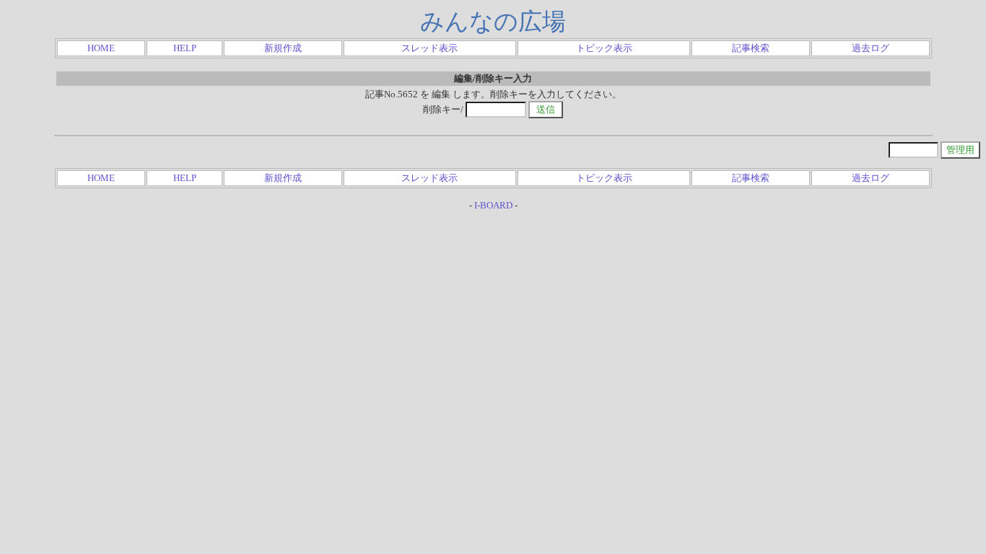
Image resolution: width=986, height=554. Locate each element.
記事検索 (750, 48)
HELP (184, 48)
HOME (101, 48)
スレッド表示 (429, 48)
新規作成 (283, 48)
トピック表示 (604, 48)
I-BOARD (493, 205)
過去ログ (870, 48)
